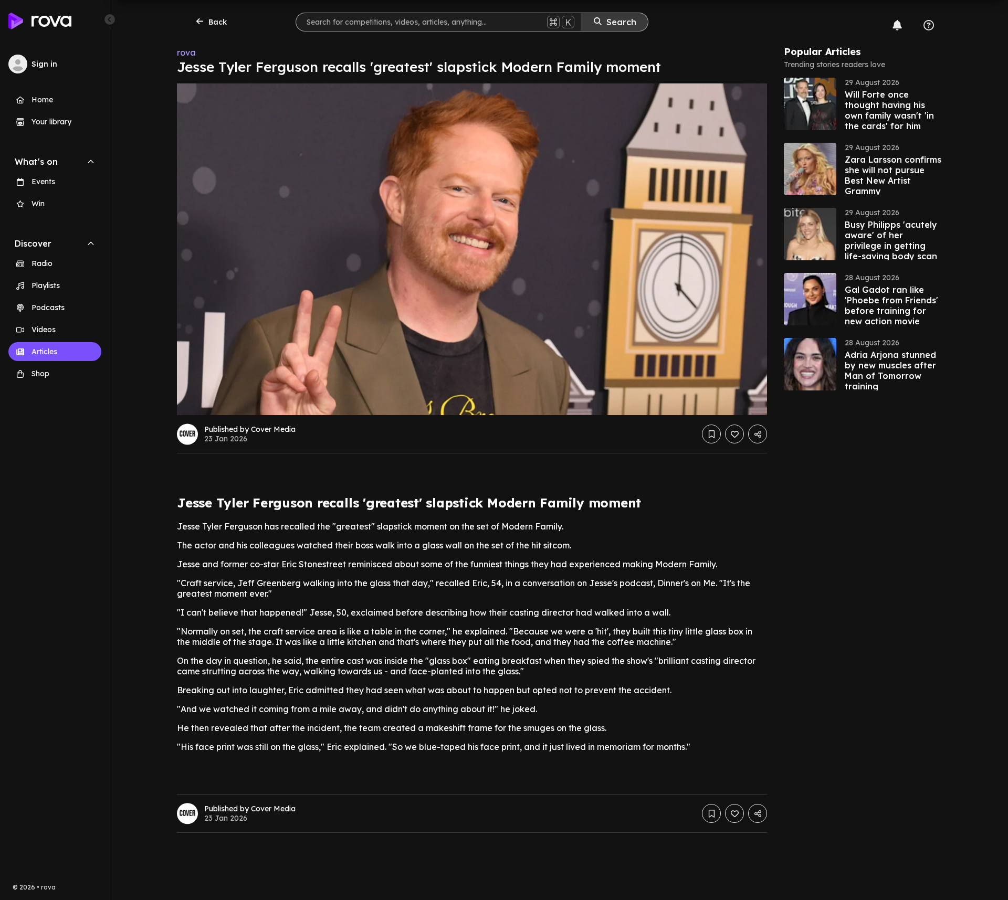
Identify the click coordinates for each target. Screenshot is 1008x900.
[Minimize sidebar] (110, 19)
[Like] (734, 434)
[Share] (757, 434)
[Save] (711, 434)
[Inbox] (897, 25)
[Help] (928, 25)
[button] (862, 104)
